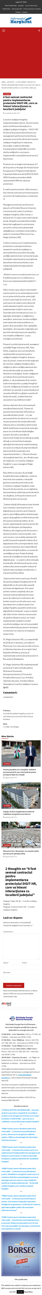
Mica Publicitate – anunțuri (14, 5)
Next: (11, 725)
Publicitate (6, 9)
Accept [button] (20, 1292)
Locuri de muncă (31, 5)
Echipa (18, 12)
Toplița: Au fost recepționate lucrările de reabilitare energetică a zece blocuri (18, 812)
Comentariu (8, 932)
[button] (3, 30)
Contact (24, 12)
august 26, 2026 (9, 778)
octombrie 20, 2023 (11, 113)
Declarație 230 (17, 9)
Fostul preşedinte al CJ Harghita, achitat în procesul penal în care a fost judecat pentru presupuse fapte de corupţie (19, 772)
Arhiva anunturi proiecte (32, 9)
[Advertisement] (21, 56)
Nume (6, 963)
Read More (28, 1292)
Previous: (18, 715)
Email (24, 963)
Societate (7, 94)
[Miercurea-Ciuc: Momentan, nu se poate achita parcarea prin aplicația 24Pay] (21, 835)
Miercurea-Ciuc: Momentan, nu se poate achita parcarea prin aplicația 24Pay (21, 852)
